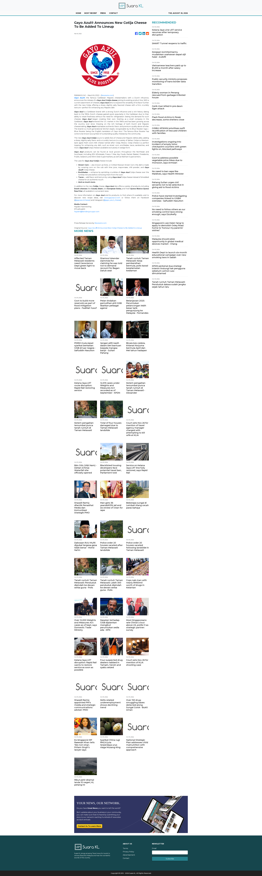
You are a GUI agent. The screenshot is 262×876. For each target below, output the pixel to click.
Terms (125, 848)
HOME (78, 13)
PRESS (103, 13)
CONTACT (113, 13)
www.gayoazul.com (112, 198)
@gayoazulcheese (82, 200)
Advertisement (129, 855)
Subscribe (170, 859)
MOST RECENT (90, 13)
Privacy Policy (128, 852)
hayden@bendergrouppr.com (86, 212)
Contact (126, 858)
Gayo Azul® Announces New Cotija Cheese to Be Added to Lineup (115, 228)
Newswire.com (107, 95)
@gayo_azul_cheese (112, 200)
